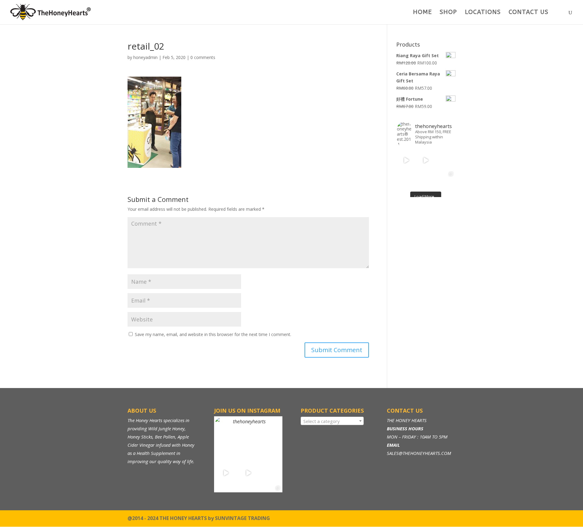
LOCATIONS (483, 13)
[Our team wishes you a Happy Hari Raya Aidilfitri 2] (426, 160)
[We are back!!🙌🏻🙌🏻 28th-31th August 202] (445, 180)
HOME (422, 13)
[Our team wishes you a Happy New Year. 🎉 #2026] (445, 160)
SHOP (448, 13)
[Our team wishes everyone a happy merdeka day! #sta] (426, 180)
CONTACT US (528, 13)
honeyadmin (145, 57)
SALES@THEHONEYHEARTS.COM (419, 453)
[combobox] (332, 421)
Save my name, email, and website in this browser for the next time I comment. (213, 334)
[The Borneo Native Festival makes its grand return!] (406, 160)
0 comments (202, 57)
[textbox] (332, 421)
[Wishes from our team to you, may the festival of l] (406, 180)
